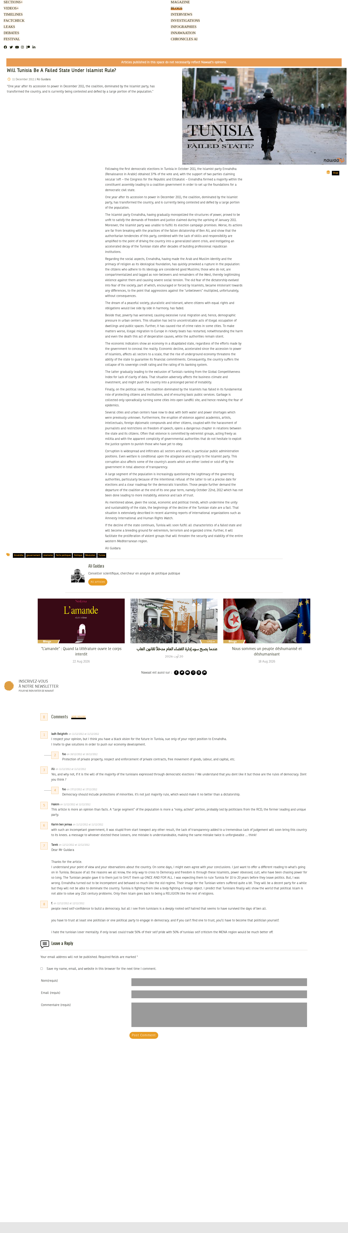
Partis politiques (63, 555)
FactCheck (13, 21)
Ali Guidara (44, 79)
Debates (11, 33)
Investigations (184, 21)
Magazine (179, 2)
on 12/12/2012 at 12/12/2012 (74, 845)
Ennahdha (18, 555)
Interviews (181, 14)
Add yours (79, 717)
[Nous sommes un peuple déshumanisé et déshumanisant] (266, 620)
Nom (49, 980)
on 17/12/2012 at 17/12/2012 (82, 789)
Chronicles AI (183, 39)
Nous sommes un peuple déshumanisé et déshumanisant (267, 651)
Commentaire (56, 1005)
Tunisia (101, 555)
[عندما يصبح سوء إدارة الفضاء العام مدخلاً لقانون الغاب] (174, 620)
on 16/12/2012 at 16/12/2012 (82, 754)
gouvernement (33, 555)
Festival (11, 39)
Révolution (90, 555)
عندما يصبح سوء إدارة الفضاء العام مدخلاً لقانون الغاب (177, 649)
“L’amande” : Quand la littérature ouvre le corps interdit (81, 651)
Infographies (183, 27)
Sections (13, 2)
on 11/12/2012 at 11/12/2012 (84, 734)
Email (50, 993)
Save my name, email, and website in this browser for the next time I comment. (101, 968)
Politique (78, 555)
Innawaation (182, 33)
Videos (11, 8)
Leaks (9, 27)
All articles (98, 582)
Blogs (176, 8)
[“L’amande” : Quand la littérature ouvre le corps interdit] (81, 620)
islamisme (48, 555)
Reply (108, 734)
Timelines (12, 14)
